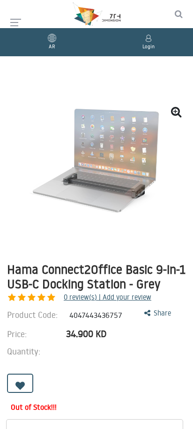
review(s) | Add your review (107, 297)
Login (148, 46)
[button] (20, 383)
